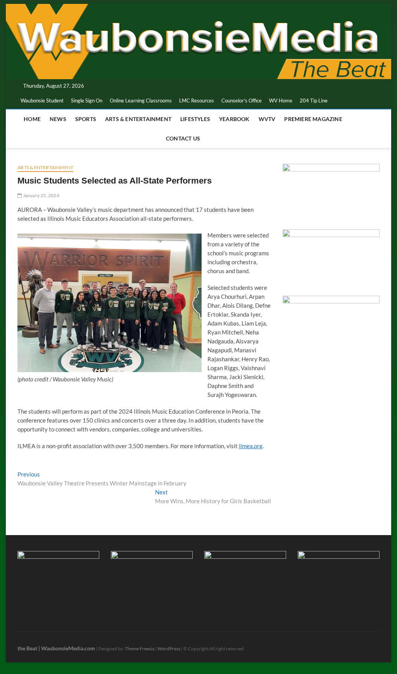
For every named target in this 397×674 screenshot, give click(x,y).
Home (32, 119)
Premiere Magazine (313, 119)
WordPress (168, 648)
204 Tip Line (314, 100)
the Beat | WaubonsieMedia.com (56, 648)
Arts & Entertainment (138, 119)
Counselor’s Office (241, 100)
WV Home (280, 100)
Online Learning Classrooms (141, 100)
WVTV (267, 119)
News (58, 119)
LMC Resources (196, 100)
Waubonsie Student (42, 100)
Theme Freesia (139, 648)
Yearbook (234, 119)
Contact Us (183, 138)
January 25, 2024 (40, 195)
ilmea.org (250, 445)
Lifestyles (195, 119)
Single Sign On (86, 100)
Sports (85, 119)
